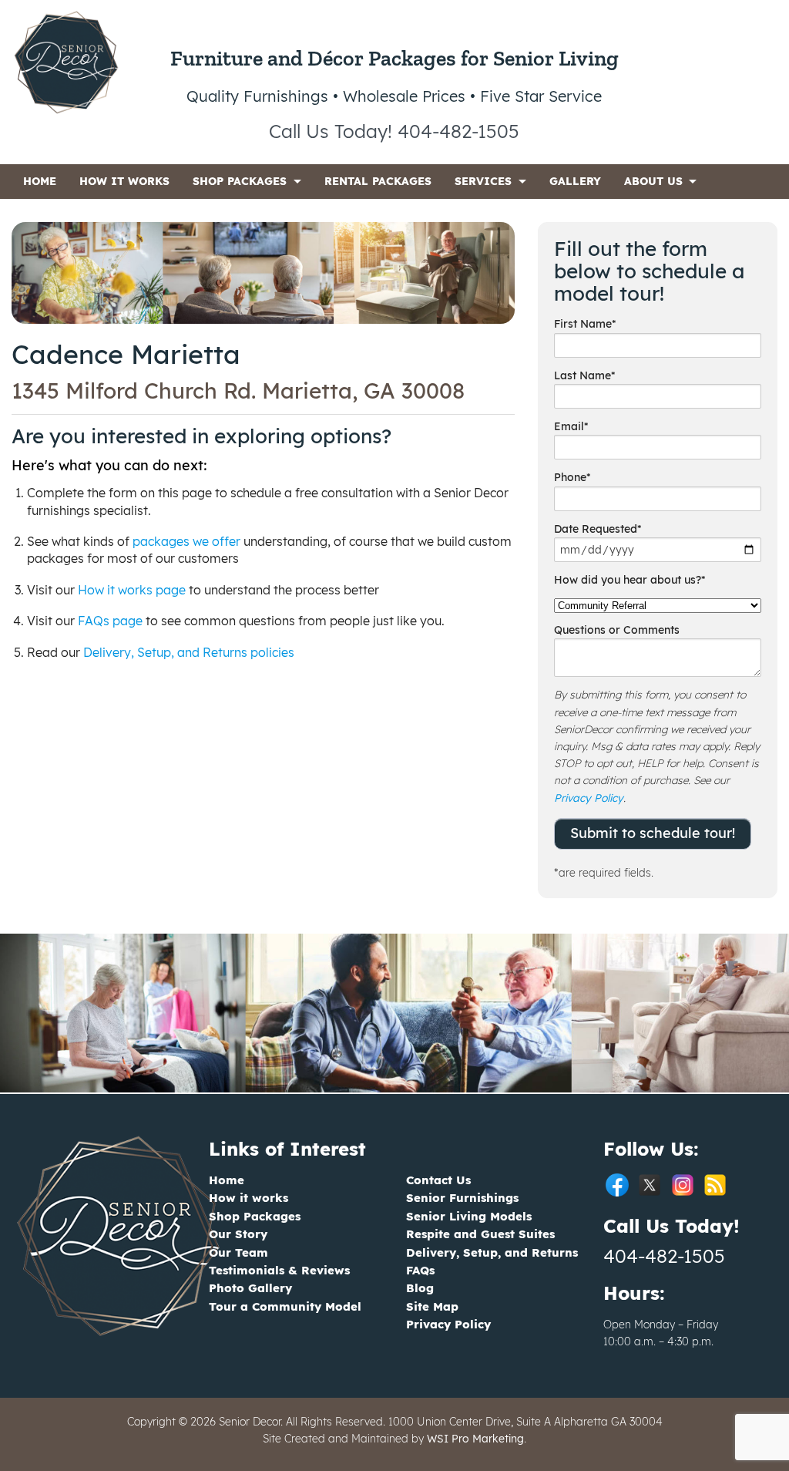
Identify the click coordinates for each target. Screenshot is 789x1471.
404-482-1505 (664, 1255)
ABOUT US (653, 181)
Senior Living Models (469, 1216)
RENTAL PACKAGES (377, 181)
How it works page (132, 589)
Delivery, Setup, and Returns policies (188, 652)
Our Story (238, 1234)
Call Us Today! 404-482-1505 (394, 131)
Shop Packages (254, 1216)
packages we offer (186, 541)
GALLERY (575, 181)
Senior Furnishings (462, 1197)
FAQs (420, 1270)
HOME (39, 181)
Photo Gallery (250, 1288)
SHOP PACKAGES (240, 181)
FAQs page (110, 620)
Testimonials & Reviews (279, 1270)
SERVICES (483, 181)
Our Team (238, 1252)
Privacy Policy (588, 797)
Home (226, 1180)
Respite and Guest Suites (480, 1234)
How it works (248, 1197)
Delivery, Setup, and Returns (492, 1252)
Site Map (432, 1306)
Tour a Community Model (285, 1306)
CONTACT (49, 216)
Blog (420, 1288)
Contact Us (438, 1180)
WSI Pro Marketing (475, 1439)
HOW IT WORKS (124, 181)
